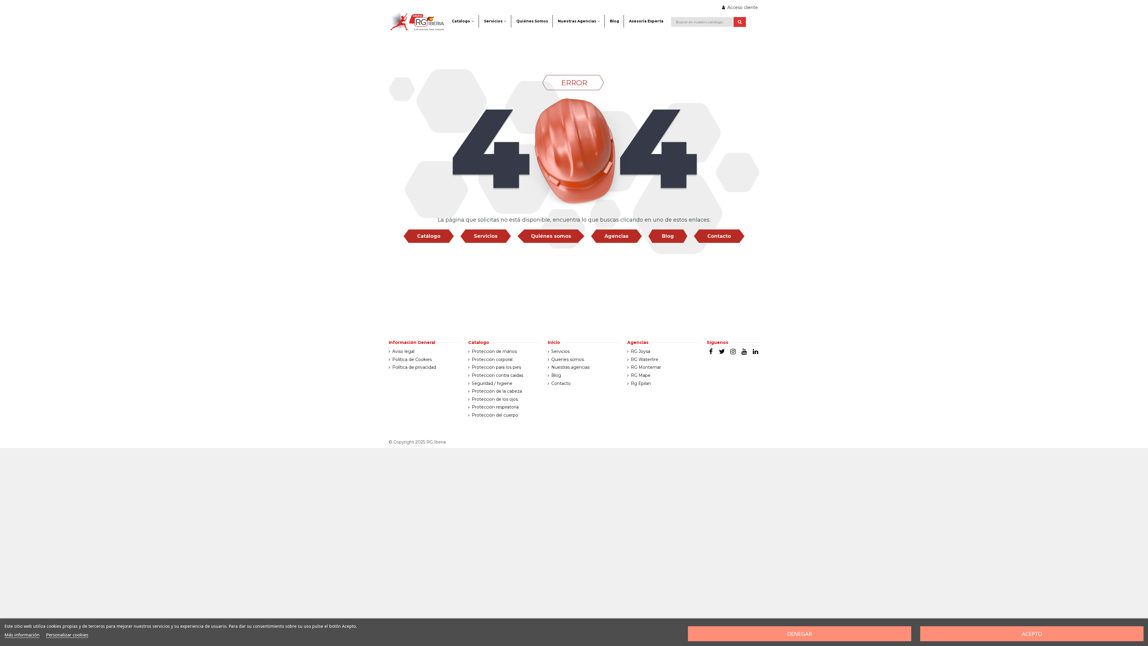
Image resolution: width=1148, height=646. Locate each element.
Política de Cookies (412, 359)
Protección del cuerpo (495, 415)
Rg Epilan (641, 383)
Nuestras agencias (570, 367)
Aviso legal (403, 351)
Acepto (1032, 633)
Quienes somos (567, 359)
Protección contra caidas (497, 375)
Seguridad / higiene (492, 383)
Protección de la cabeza (497, 391)
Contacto (719, 236)
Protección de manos (494, 351)
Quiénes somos (551, 236)
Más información (21, 635)
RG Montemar (646, 367)
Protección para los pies (496, 367)
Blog (668, 236)
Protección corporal (492, 359)
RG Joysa (640, 351)
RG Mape (641, 375)
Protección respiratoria (495, 407)
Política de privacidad (414, 367)
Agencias (616, 236)
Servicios (485, 236)
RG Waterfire (644, 359)
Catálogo (428, 236)
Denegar (799, 633)
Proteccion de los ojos (495, 399)
